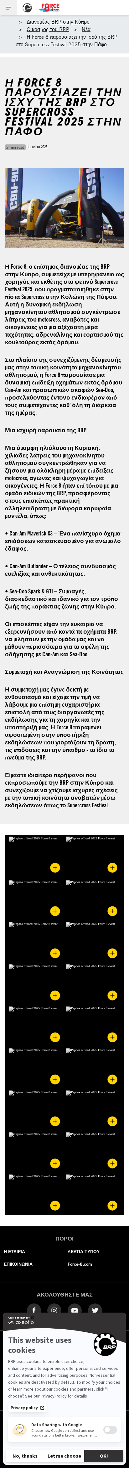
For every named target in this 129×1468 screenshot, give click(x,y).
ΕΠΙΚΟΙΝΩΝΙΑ (18, 1264)
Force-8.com (80, 1264)
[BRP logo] (27, 7)
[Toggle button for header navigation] (8, 7)
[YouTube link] (75, 1310)
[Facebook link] (34, 1310)
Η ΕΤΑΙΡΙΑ (14, 1251)
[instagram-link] (54, 1310)
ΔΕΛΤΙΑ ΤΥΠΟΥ (84, 1251)
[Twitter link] (95, 1310)
